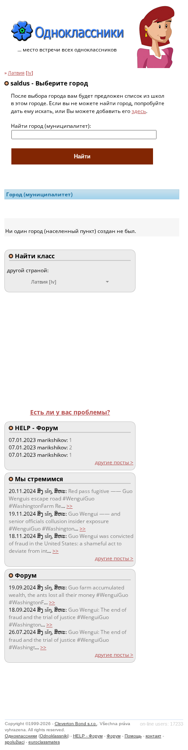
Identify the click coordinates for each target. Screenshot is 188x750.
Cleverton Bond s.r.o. (76, 723)
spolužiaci (14, 742)
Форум (114, 735)
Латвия (16, 73)
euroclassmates (44, 742)
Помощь (133, 735)
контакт (153, 735)
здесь (139, 111)
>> (69, 506)
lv (29, 73)
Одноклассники (21, 735)
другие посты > (114, 462)
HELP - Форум (88, 735)
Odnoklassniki (54, 735)
